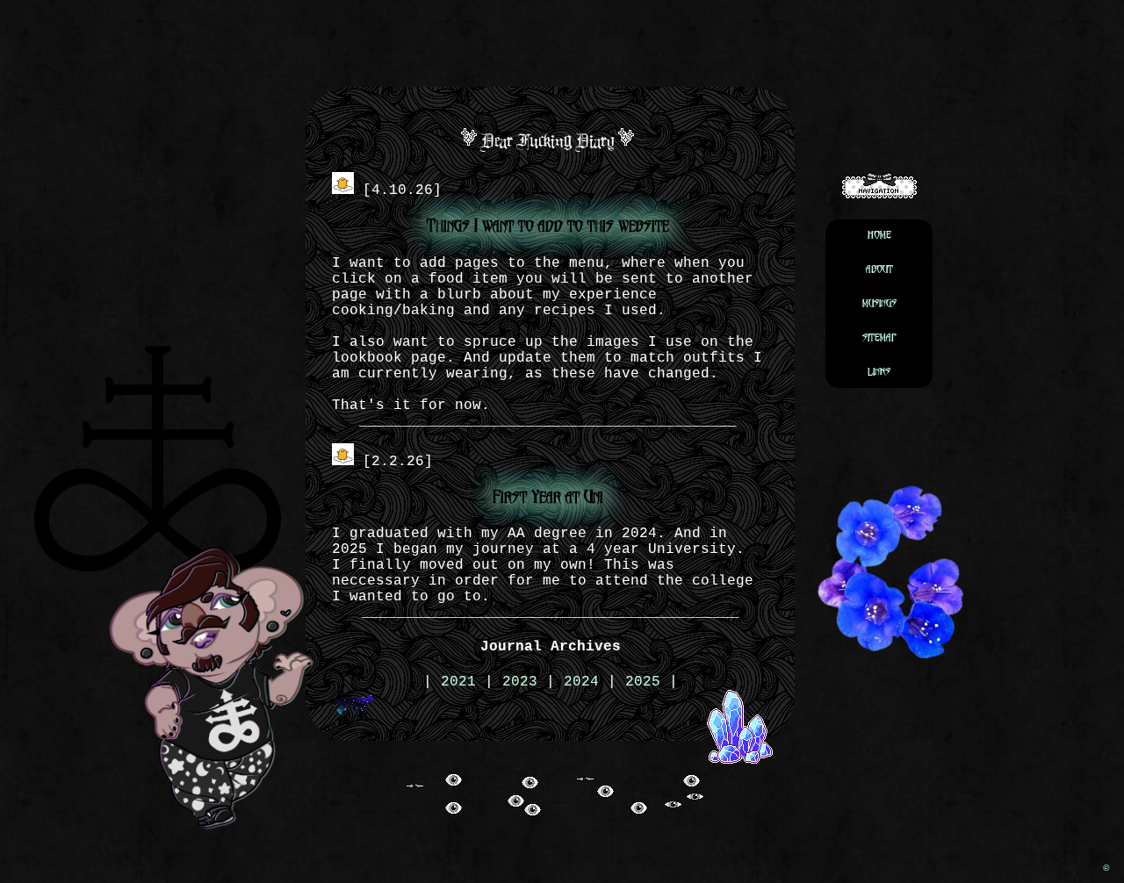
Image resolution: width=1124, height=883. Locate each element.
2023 (519, 682)
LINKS (879, 371)
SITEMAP (879, 337)
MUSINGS (879, 303)
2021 (458, 682)
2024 (581, 682)
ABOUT (879, 269)
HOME (879, 234)
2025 (642, 682)
